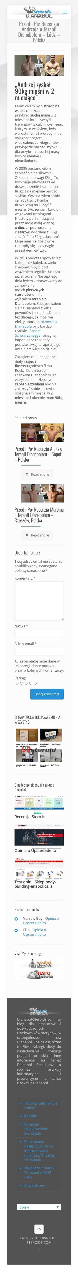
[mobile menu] (65, 12)
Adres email (26, 643)
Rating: (20, 678)
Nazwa (21, 626)
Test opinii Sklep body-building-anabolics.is (35, 884)
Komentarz (25, 578)
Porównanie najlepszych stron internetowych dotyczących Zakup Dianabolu (39, 1150)
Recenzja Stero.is (30, 816)
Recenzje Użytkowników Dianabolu (36, 1129)
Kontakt (30, 1116)
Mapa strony (34, 1185)
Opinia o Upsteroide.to (35, 850)
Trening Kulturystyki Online (40, 1105)
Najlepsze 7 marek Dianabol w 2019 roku (39, 1173)
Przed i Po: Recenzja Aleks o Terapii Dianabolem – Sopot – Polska (38, 454)
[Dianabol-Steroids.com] (39, 11)
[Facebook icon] (39, 1249)
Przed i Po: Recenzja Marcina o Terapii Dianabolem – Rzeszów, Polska (39, 515)
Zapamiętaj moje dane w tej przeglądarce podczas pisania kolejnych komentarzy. (39, 666)
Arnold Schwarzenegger (28, 333)
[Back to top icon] (39, 1229)
